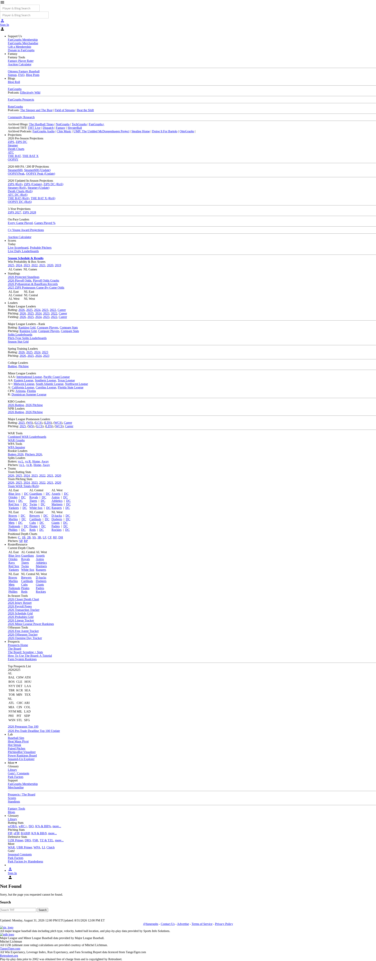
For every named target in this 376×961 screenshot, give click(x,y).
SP (20, 541)
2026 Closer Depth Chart (23, 599)
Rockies (56, 529)
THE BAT (14, 156)
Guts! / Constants (18, 773)
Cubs (32, 522)
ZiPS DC (21, 142)
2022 (34, 265)
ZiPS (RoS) (15, 184)
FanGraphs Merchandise (23, 43)
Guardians (35, 493)
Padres (56, 526)
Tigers (33, 500)
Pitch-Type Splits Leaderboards (27, 338)
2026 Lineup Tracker (21, 620)
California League (23, 387)
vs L (21, 461)
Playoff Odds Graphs (46, 280)
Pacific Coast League (56, 376)
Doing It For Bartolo (164, 131)
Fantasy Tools (16, 808)
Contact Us (168, 924)
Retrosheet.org (9, 955)
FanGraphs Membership (23, 39)
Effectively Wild (30, 92)
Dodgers (57, 519)
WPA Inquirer (16, 447)
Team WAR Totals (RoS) (23, 486)
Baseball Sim (16, 738)
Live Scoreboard (18, 247)
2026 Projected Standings (23, 277)
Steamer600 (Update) (37, 170)
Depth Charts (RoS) (20, 191)
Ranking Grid (26, 327)
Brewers (34, 515)
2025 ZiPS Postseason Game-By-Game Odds (36, 287)
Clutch (50, 847)
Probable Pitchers (41, 247)
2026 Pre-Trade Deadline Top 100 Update (34, 730)
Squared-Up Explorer (21, 759)
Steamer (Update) (38, 187)
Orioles (12, 497)
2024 (19, 265)
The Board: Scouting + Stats (25, 652)
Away (45, 461)
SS (34, 537)
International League (29, 376)
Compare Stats (69, 327)
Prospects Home (18, 645)
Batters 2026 (16, 454)
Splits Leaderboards (20, 334)
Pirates (33, 526)
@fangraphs (150, 924)
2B (29, 537)
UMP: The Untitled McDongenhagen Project (101, 131)
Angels (56, 493)
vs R (28, 461)
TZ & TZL (46, 840)
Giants (56, 522)
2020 (50, 265)
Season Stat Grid (18, 341)
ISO (31, 826)
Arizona (20, 391)
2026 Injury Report (20, 602)
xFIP (16, 833)
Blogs (11, 812)
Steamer (13, 145)
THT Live (34, 127)
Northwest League (76, 384)
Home (36, 461)
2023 (27, 265)
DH (60, 537)
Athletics (57, 500)
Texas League (66, 380)
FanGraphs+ (96, 124)
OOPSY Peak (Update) (40, 173)
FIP (10, 833)
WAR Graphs (16, 440)
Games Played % (44, 223)
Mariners (57, 504)
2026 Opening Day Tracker (25, 638)
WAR (11, 847)
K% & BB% (43, 826)
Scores (12, 798)
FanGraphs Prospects (21, 99)
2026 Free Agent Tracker (23, 631)
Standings (14, 801)
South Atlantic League (49, 384)
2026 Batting (16, 405)
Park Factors (15, 777)
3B (39, 537)
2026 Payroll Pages (20, 606)
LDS (48, 422)
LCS (38, 422)
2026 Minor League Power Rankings (31, 624)
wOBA (12, 826)
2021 (42, 265)
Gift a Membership (19, 46)
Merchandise (16, 787)
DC (26, 493)
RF (55, 537)
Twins (33, 504)
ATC (11, 152)
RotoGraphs (15, 106)
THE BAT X (30, 156)
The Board (14, 648)
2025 (11, 265)
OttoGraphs (187, 131)
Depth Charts (16, 149)
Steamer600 (15, 170)
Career (62, 310)
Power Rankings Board (22, 755)
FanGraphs (15, 89)
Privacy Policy (224, 924)
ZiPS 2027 (14, 212)
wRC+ (23, 826)
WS (29, 422)
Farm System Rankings (22, 659)
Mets (11, 522)
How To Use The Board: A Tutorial (30, 655)
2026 (21, 310)
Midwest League (24, 384)
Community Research (21, 117)
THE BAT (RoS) (18, 198)
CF (50, 537)
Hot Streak (14, 745)
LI (43, 847)
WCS (57, 422)
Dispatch (48, 127)
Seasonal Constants (20, 854)
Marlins (13, 519)
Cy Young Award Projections (26, 230)
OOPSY (13, 159)
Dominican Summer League (29, 394)
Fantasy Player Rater (20, 60)
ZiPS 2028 (29, 212)
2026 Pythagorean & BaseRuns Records (33, 284)
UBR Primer (24, 847)
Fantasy (60, 127)
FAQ (21, 75)
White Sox (35, 507)
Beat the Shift (85, 110)
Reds (32, 529)
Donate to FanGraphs (21, 50)
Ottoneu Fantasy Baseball (24, 71)
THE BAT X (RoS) (43, 198)
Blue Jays (14, 493)
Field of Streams (65, 110)
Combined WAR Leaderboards (27, 436)
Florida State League (70, 387)
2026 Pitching (34, 405)
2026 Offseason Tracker (23, 634)
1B (23, 537)
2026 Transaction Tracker (23, 609)
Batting (12, 366)
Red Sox (13, 504)
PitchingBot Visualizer (22, 752)
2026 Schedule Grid (20, 613)
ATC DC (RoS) (17, 194)
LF (44, 537)
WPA (36, 847)
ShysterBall (75, 127)
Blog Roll (14, 82)
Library (12, 769)
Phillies (12, 529)
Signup (12, 75)
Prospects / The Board (21, 794)
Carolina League (46, 387)
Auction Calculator (19, 64)
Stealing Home (140, 131)
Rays (11, 500)
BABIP (25, 833)
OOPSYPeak (16, 173)
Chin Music (64, 131)
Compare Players (47, 327)
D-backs (57, 515)
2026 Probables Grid (20, 617)
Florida (31, 391)
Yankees (13, 507)
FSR (35, 840)
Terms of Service (202, 924)
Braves (12, 515)
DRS (28, 840)
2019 (58, 265)
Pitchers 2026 (33, 454)
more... (56, 826)
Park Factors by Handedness (25, 861)
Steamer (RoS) (17, 187)
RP (26, 541)
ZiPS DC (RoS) (53, 184)
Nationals (14, 526)
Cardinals (35, 519)
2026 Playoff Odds (19, 280)
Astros (56, 497)
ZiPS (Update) (33, 184)
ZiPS (11, 142)
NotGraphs (63, 124)
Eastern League (23, 380)
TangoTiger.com (10, 948)
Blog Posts (32, 75)
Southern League (45, 380)
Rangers (57, 507)
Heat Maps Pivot (18, 741)
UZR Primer (15, 840)
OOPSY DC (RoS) (20, 201)
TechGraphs (79, 124)
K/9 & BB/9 (39, 833)
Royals (33, 497)
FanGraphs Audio (44, 131)
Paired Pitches (16, 748)
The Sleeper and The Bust (36, 110)
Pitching (23, 366)
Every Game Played (20, 223)
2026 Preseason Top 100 (23, 726)
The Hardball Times (41, 124)
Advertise (183, 924)
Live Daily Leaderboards (23, 251)
